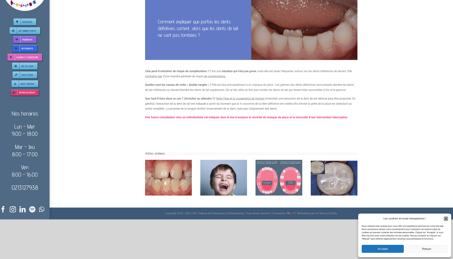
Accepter (383, 248)
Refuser (426, 248)
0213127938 (25, 187)
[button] (446, 218)
